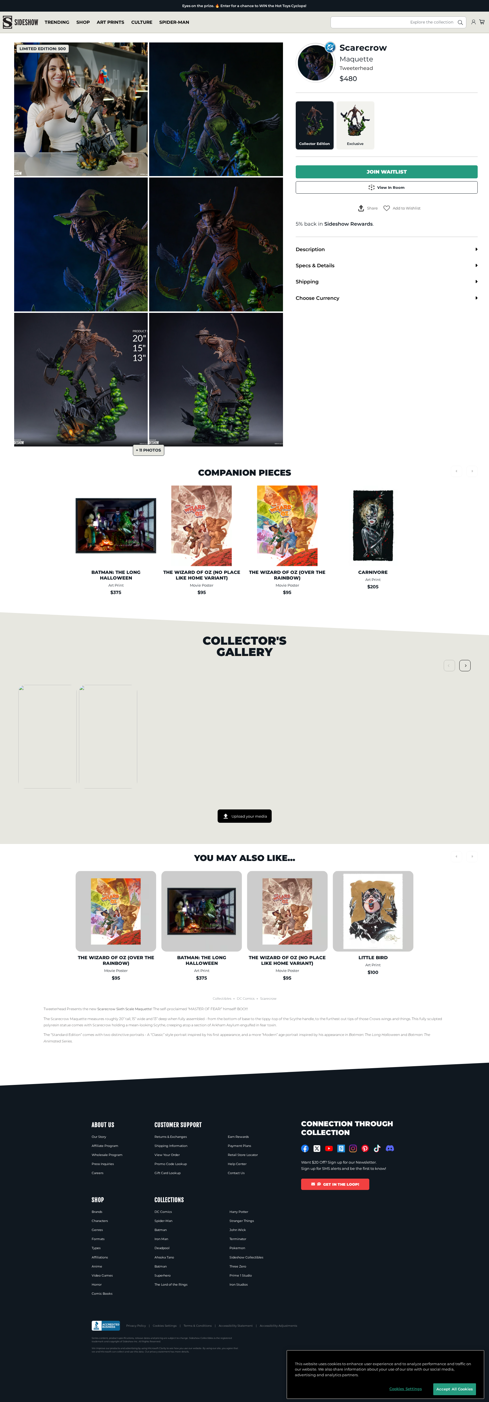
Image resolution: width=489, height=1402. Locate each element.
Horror (97, 1284)
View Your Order (167, 1155)
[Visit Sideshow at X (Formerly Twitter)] (317, 1149)
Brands (97, 1212)
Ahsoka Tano (164, 1257)
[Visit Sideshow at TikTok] (377, 1148)
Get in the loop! (341, 1184)
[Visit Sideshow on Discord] (389, 1148)
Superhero (163, 1275)
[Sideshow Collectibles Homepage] (20, 22)
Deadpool (162, 1248)
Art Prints (110, 22)
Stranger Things (242, 1221)
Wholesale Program (107, 1155)
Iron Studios (239, 1284)
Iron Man (161, 1239)
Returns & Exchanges (171, 1137)
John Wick (238, 1230)
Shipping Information (171, 1146)
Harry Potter (239, 1212)
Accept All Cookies (454, 1389)
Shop (83, 22)
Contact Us (236, 1173)
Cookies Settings (165, 1326)
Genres (97, 1230)
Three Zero (238, 1266)
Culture (141, 22)
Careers (97, 1173)
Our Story (99, 1137)
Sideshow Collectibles (246, 1257)
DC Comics (245, 999)
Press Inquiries (103, 1164)
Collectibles (222, 999)
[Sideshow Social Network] (341, 1148)
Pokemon (237, 1248)
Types (96, 1248)
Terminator (238, 1239)
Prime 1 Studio (241, 1275)
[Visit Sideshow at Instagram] (353, 1148)
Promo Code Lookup (171, 1164)
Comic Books (102, 1294)
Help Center (237, 1164)
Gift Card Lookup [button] (168, 1173)
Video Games (102, 1275)
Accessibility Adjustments (278, 1326)
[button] (402, 208)
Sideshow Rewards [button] (348, 224)
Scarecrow (268, 999)
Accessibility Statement (236, 1326)
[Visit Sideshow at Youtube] (329, 1148)
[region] (385, 1374)
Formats (98, 1239)
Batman (161, 1230)
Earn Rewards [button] (238, 1137)
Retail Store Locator (243, 1155)
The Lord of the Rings (171, 1284)
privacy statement (160, 1351)
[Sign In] (473, 22)
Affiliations (100, 1257)
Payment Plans (239, 1146)
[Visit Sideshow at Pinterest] (365, 1148)
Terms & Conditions (198, 1326)
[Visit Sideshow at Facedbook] (305, 1148)
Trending (57, 22)
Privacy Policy (136, 1326)
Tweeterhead (356, 68)
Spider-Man (174, 22)
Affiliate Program (105, 1146)
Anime (97, 1266)
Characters (100, 1221)
